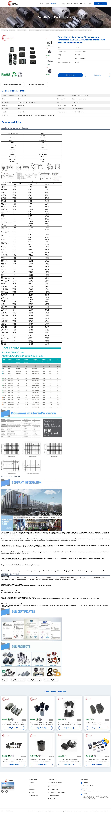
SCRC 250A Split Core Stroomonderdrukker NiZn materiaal (97, 723)
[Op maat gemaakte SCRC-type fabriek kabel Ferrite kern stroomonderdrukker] (42, 745)
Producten (12, 30)
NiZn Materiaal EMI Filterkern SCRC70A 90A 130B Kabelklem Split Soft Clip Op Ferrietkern (41, 723)
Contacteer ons (33, 795)
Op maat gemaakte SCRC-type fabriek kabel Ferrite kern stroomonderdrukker (41, 760)
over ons (47, 3)
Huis (41, 3)
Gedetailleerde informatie (12, 84)
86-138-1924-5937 (88, 785)
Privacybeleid (4, 811)
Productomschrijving (36, 84)
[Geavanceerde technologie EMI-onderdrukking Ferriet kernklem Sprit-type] (69, 745)
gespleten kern (22, 30)
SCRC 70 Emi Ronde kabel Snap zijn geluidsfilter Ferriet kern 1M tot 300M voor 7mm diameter (14, 760)
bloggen (69, 3)
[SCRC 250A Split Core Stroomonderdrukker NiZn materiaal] (97, 709)
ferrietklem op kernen (51, 680)
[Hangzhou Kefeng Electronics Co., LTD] (13, 3)
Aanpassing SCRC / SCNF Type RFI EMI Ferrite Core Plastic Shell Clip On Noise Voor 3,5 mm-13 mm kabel (13, 723)
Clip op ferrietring (34, 680)
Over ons (31, 782)
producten (54, 3)
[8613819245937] (2, 791)
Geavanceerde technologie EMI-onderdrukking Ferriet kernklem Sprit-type (69, 760)
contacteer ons (77, 3)
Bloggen (31, 792)
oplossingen (61, 3)
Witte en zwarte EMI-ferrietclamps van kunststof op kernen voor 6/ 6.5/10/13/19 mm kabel (97, 760)
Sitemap (11, 811)
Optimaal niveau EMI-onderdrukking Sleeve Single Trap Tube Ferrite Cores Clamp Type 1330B (69, 723)
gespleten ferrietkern (17, 680)
